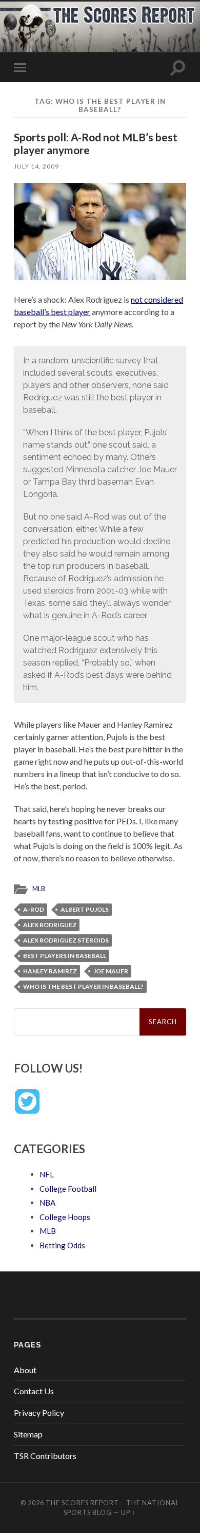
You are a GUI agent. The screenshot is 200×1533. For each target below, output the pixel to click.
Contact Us (34, 1391)
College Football (67, 1188)
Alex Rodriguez (49, 925)
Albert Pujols (85, 909)
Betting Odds (62, 1245)
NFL (46, 1174)
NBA (47, 1202)
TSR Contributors (45, 1456)
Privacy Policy (39, 1412)
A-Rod (33, 909)
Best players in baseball (64, 955)
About (25, 1370)
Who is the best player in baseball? (83, 986)
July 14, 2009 (36, 166)
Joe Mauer (110, 971)
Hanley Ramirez (50, 971)
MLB (38, 888)
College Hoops (64, 1217)
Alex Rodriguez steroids (66, 940)
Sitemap (28, 1434)
